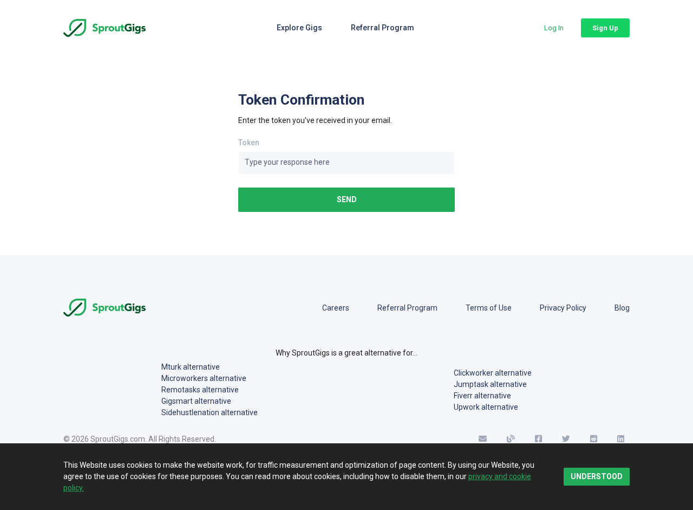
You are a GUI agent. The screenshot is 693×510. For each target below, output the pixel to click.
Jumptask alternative (490, 384)
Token (248, 142)
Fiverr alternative (482, 395)
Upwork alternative (486, 407)
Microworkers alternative (203, 378)
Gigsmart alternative (196, 401)
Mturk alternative (190, 367)
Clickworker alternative (493, 373)
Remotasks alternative (200, 389)
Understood (597, 476)
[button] (554, 28)
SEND (347, 199)
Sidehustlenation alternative (209, 412)
